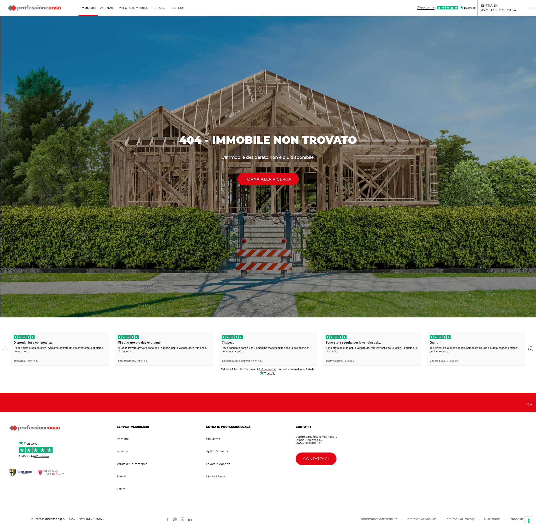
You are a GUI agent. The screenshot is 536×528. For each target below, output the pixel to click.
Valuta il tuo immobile (132, 463)
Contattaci (316, 458)
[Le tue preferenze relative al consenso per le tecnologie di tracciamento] (529, 521)
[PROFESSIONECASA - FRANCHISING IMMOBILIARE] (34, 428)
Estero (121, 489)
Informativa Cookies (421, 519)
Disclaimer (492, 519)
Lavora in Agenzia (218, 463)
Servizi (121, 476)
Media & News (215, 476)
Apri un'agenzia (217, 451)
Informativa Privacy (460, 519)
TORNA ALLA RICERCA (268, 179)
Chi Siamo (213, 438)
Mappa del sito (520, 519)
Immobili (123, 438)
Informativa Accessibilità (379, 519)
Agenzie (122, 451)
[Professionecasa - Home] (34, 8)
